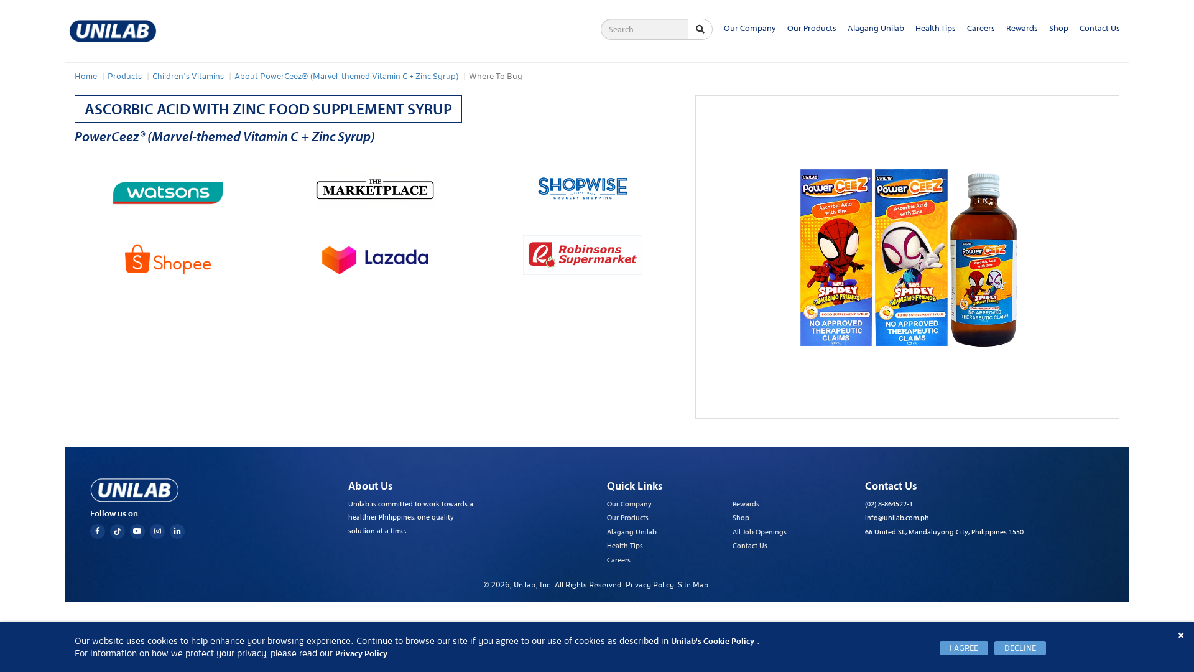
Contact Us (1100, 28)
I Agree (964, 648)
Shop (1058, 28)
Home (86, 77)
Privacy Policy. (652, 584)
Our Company (750, 28)
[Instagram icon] (157, 531)
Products (125, 77)
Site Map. (694, 584)
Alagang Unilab (876, 28)
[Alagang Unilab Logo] (134, 490)
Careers (981, 28)
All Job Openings (760, 531)
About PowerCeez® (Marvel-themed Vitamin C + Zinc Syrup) (346, 77)
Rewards (1022, 28)
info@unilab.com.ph (897, 517)
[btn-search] (700, 29)
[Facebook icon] (97, 531)
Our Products (811, 28)
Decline (1020, 648)
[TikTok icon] (117, 531)
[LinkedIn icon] (177, 531)
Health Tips (935, 28)
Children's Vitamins (188, 77)
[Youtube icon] (137, 531)
